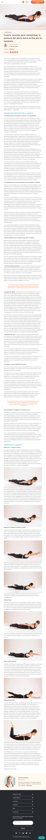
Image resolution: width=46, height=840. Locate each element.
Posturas (11, 49)
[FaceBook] (16, 833)
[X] (19, 833)
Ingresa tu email (17, 821)
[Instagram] (30, 833)
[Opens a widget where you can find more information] (41, 837)
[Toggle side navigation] (2, 2)
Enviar (23, 828)
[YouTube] (23, 833)
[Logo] (23, 2)
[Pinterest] (26, 833)
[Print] (17, 52)
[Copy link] (15, 52)
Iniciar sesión (27, 2)
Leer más (29, 785)
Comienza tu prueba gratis (38, 2)
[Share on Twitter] (13, 52)
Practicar (10, 44)
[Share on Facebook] (11, 52)
